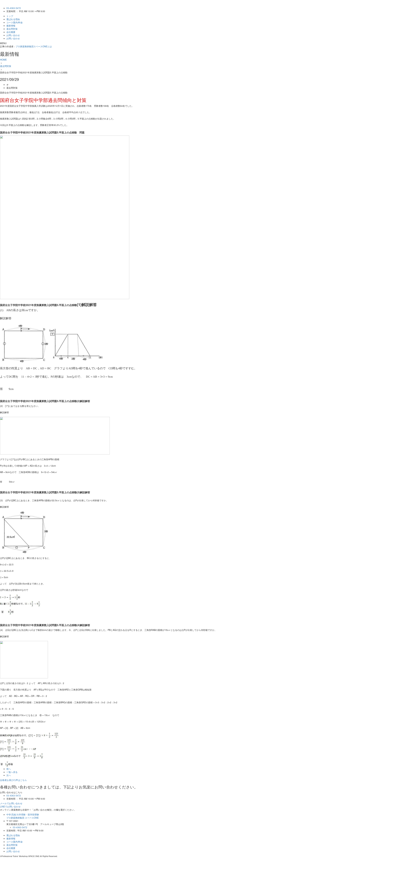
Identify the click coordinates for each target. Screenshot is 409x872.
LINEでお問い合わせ (10, 806)
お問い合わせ (13, 35)
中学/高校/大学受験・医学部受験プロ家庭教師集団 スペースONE (22, 816)
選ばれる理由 (13, 19)
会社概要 (10, 32)
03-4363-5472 (13, 8)
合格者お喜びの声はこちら (13, 780)
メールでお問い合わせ (11, 803)
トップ (9, 16)
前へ (8, 768)
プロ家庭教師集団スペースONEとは (34, 46)
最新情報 (10, 25)
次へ (8, 775)
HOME (3, 59)
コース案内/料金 (14, 22)
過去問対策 (12, 28)
